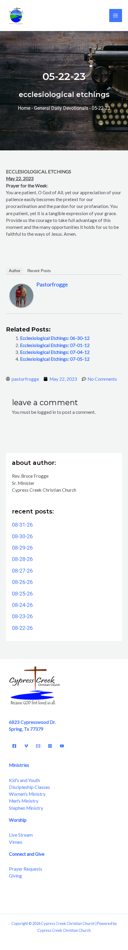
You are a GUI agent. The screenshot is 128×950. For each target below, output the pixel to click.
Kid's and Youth (24, 780)
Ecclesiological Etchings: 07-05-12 (55, 359)
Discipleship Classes (29, 787)
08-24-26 (22, 605)
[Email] (38, 746)
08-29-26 (22, 548)
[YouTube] (62, 746)
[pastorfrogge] (21, 295)
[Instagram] (50, 746)
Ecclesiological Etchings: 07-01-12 (55, 345)
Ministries (19, 765)
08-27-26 (22, 570)
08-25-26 (22, 593)
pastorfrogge (52, 284)
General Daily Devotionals (61, 108)
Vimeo (15, 842)
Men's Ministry (23, 801)
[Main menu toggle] (115, 15)
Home (24, 108)
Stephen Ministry (26, 808)
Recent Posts (39, 271)
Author (14, 271)
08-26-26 (22, 582)
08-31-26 (22, 525)
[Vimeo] (26, 746)
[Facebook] (14, 746)
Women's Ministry (27, 794)
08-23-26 (22, 616)
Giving (15, 875)
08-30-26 (22, 536)
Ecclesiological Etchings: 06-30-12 (55, 338)
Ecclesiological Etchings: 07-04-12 (55, 352)
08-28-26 (22, 559)
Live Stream (21, 835)
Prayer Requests (25, 869)
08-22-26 (22, 628)
